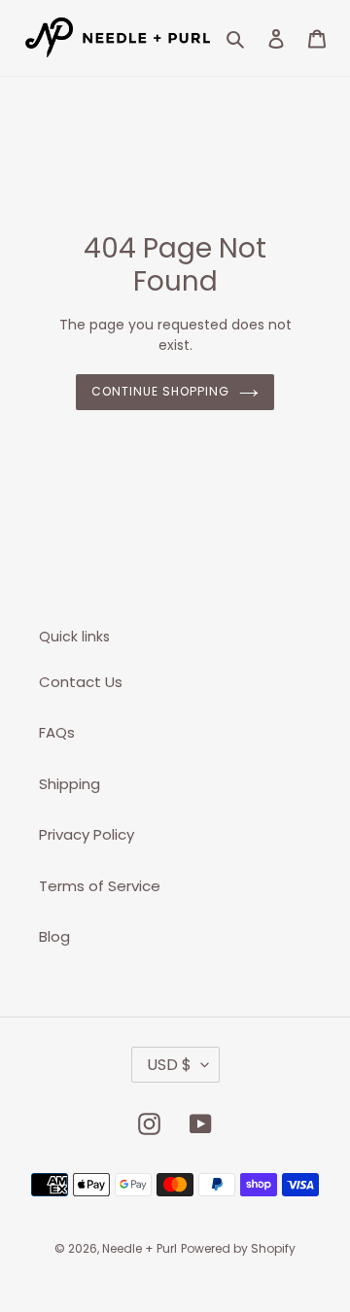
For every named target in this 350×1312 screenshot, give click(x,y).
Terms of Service (99, 886)
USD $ (169, 1064)
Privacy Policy (86, 834)
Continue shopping (160, 391)
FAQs (57, 732)
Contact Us (80, 682)
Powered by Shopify (238, 1248)
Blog (54, 936)
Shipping (69, 784)
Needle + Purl (139, 1248)
